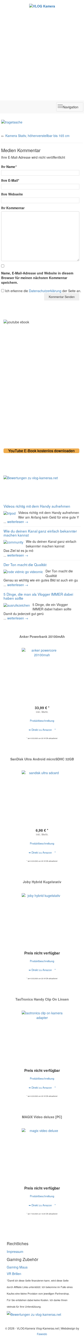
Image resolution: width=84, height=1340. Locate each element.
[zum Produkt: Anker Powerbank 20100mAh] (42, 668)
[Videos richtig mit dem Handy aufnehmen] (10, 512)
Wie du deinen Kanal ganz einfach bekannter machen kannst (40, 532)
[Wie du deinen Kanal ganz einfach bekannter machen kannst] (13, 541)
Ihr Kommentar (12, 207)
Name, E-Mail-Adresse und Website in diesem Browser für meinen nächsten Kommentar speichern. (37, 278)
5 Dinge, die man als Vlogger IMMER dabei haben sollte (38, 596)
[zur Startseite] (42, 5)
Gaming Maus (17, 1267)
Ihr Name (8, 166)
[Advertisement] (42, 53)
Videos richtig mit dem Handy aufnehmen (37, 506)
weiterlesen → (17, 521)
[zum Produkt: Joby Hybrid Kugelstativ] (42, 913)
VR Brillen (14, 1273)
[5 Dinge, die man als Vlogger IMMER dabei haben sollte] (17, 604)
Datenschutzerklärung (45, 290)
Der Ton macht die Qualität (25, 564)
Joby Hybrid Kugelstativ (42, 881)
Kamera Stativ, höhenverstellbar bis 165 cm (37, 135)
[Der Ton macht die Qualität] (23, 571)
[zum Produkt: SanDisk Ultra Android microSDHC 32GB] (42, 787)
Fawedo (42, 1334)
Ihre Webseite (12, 194)
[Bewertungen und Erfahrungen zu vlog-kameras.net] (42, 477)
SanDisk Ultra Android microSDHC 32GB (42, 759)
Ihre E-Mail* (10, 180)
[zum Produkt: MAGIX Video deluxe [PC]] (42, 1148)
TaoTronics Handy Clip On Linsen (42, 999)
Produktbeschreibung (42, 720)
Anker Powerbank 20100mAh (42, 636)
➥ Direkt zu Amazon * (42, 730)
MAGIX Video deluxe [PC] (42, 1116)
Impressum (15, 1251)
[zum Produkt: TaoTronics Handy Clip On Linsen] (42, 1031)
